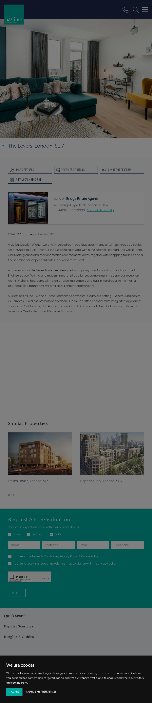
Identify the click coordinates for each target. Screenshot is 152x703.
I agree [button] (14, 692)
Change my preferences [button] (41, 692)
